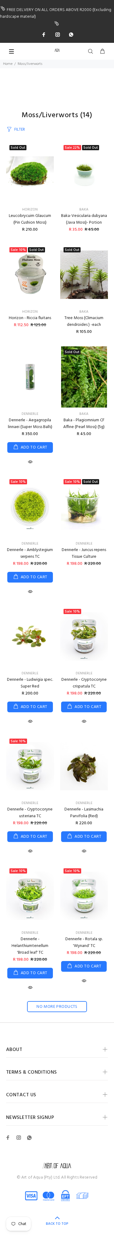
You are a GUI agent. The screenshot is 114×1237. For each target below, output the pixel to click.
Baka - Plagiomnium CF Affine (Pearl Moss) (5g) (84, 423)
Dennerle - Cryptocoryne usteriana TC (30, 813)
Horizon (30, 210)
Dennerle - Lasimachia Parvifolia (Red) (83, 813)
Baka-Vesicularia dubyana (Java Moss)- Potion (84, 219)
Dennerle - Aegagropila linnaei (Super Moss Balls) (30, 423)
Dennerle (30, 414)
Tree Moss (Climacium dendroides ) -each (83, 321)
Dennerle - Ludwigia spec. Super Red (30, 683)
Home (7, 64)
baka (83, 210)
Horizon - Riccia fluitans (30, 318)
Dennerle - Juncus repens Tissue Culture (84, 553)
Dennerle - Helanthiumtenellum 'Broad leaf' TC (30, 946)
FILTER (19, 129)
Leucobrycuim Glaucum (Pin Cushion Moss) (30, 219)
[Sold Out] (30, 172)
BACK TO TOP (57, 1224)
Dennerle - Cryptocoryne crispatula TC (84, 683)
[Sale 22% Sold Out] (84, 172)
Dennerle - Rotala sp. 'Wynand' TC (84, 942)
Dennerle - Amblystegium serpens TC (30, 553)
